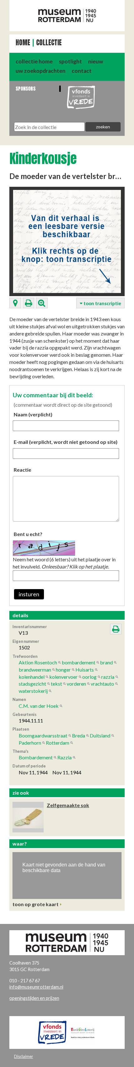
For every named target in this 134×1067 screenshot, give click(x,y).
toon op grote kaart (35, 904)
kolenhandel (32, 677)
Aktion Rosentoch (38, 662)
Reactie (22, 470)
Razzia (64, 757)
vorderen (76, 684)
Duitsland (100, 735)
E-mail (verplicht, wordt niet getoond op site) (65, 442)
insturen (29, 594)
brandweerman (35, 669)
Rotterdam (57, 743)
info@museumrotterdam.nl (36, 987)
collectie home (34, 61)
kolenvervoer (63, 677)
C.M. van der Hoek (39, 706)
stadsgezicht (32, 684)
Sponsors (26, 88)
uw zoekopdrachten (40, 70)
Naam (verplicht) (33, 414)
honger (63, 669)
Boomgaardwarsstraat (43, 735)
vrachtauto (102, 684)
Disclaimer (23, 1056)
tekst (56, 684)
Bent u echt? (28, 534)
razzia (107, 677)
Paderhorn (30, 743)
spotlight (70, 61)
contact (82, 70)
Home (23, 42)
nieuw (95, 61)
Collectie (49, 42)
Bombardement (36, 757)
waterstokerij (33, 691)
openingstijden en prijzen (34, 998)
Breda (78, 735)
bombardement (78, 662)
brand (106, 662)
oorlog (89, 677)
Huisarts (84, 669)
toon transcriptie (102, 303)
